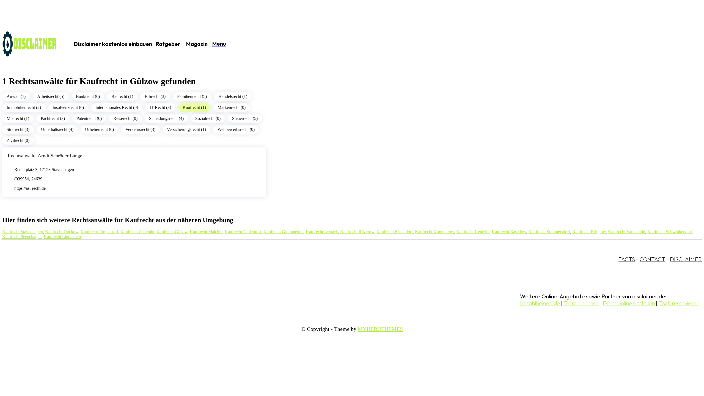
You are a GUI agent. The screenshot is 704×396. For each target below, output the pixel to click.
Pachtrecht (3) (53, 118)
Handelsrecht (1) (232, 96)
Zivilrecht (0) (18, 140)
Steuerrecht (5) (245, 118)
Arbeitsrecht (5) (50, 96)
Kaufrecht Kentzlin (473, 231)
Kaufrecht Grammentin (283, 231)
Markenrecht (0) (232, 107)
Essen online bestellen (629, 303)
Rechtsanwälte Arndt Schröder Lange (45, 155)
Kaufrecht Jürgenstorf (99, 231)
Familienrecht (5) (192, 96)
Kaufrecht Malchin (206, 231)
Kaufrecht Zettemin (137, 231)
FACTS (626, 259)
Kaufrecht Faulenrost (243, 231)
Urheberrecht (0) (99, 129)
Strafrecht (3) (18, 129)
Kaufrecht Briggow (589, 231)
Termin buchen (581, 303)
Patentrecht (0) (89, 118)
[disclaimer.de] (29, 44)
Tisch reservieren (678, 303)
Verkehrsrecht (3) (140, 129)
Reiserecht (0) (125, 118)
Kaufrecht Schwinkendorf (669, 231)
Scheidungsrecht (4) (166, 118)
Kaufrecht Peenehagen (22, 236)
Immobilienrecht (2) (24, 107)
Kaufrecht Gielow (172, 231)
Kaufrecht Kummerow (434, 231)
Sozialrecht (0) (208, 118)
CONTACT (652, 259)
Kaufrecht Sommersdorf (549, 231)
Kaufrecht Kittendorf (394, 231)
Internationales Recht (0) (116, 107)
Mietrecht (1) (18, 118)
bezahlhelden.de (540, 303)
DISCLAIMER (686, 259)
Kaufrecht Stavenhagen (22, 231)
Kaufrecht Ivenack (322, 231)
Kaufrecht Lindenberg (63, 236)
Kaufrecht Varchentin (626, 231)
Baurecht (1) (122, 96)
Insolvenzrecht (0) (68, 107)
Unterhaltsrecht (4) (57, 129)
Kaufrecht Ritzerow (357, 231)
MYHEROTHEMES (380, 329)
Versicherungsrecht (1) (186, 129)
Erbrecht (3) (155, 96)
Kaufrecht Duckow (61, 231)
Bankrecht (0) (88, 96)
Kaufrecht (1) (194, 107)
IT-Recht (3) (160, 107)
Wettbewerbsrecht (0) (236, 129)
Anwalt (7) (16, 96)
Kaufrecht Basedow (509, 231)
